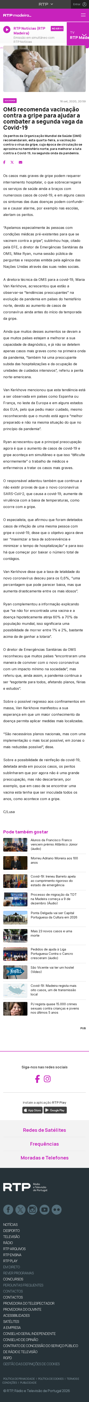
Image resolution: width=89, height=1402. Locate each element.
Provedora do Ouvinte (22, 1309)
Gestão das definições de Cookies (31, 1364)
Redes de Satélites (44, 1130)
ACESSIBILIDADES (16, 1315)
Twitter (20, 1210)
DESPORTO (11, 1230)
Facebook (8, 1210)
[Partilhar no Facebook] (4, 162)
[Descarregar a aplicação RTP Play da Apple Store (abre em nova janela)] (32, 1110)
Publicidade (28, 1382)
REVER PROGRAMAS (18, 1273)
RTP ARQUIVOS (14, 1248)
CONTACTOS (13, 1297)
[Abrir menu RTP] (44, 4)
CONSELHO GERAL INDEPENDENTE (29, 1333)
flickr (57, 1210)
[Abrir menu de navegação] (85, 15)
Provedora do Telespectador (28, 1303)
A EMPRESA (12, 1327)
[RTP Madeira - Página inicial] (29, 15)
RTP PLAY (10, 1261)
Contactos (13, 1291)
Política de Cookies (51, 1379)
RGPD (7, 1357)
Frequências (44, 1144)
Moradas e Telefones (45, 1157)
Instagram (32, 1210)
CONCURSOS (13, 1279)
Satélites (11, 1321)
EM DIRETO (11, 1267)
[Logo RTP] (25, 1187)
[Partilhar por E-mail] (20, 162)
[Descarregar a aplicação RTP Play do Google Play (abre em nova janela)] (55, 1110)
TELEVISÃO (11, 1236)
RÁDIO (8, 1242)
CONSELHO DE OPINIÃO (20, 1339)
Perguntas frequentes (23, 1285)
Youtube (45, 1210)
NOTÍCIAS (10, 1224)
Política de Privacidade (19, 1379)
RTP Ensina (12, 1254)
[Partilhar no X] (12, 162)
